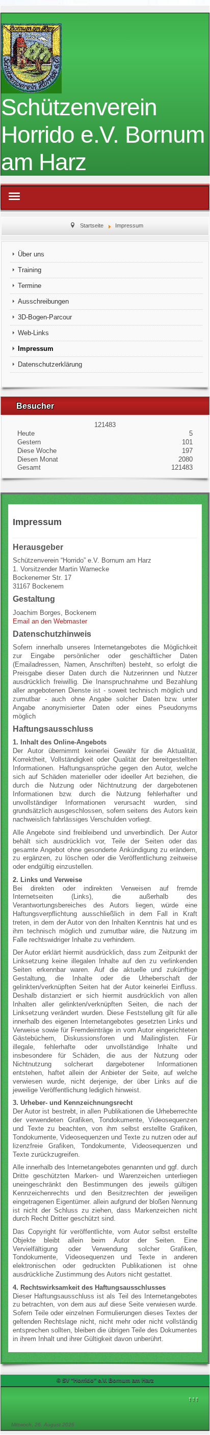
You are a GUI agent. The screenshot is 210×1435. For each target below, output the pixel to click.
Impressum (36, 348)
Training (29, 270)
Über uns (31, 254)
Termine (29, 285)
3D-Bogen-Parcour (45, 317)
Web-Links (33, 333)
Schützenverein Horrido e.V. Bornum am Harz (102, 134)
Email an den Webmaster (50, 621)
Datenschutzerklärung (50, 364)
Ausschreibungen (43, 301)
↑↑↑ (193, 1399)
